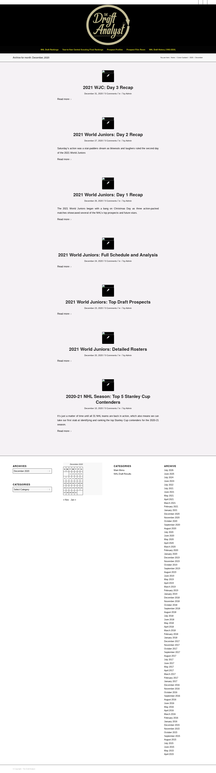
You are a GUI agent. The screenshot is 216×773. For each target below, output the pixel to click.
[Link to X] (205, 2)
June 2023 (169, 481)
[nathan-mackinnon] (108, 385)
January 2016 (170, 721)
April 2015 (169, 754)
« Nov (66, 499)
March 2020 (170, 546)
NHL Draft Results (122, 474)
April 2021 (169, 499)
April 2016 (169, 710)
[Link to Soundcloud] (196, 2)
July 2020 (168, 532)
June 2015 (169, 747)
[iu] (108, 291)
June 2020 (169, 535)
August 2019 (170, 572)
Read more (63, 99)
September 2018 (172, 608)
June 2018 (169, 619)
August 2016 (170, 699)
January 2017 (170, 681)
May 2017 (169, 666)
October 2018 (170, 605)
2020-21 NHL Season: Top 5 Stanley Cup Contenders (108, 399)
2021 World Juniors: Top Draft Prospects (108, 302)
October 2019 (170, 564)
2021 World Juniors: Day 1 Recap (108, 194)
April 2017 (169, 670)
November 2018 (172, 601)
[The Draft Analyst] (108, 25)
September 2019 (172, 568)
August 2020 (170, 528)
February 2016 (171, 718)
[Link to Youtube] (209, 2)
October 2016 (170, 692)
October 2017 (170, 648)
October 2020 (170, 521)
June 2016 (169, 703)
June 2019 (169, 576)
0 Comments (111, 93)
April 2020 (169, 543)
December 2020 (172, 514)
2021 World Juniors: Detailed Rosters (108, 349)
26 (81, 488)
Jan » (73, 499)
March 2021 (170, 503)
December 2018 (172, 597)
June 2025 (169, 474)
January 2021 (170, 510)
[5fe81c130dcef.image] (108, 123)
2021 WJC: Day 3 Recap (108, 87)
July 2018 (168, 616)
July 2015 (168, 743)
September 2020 (172, 524)
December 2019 (172, 557)
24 (76, 488)
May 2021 (169, 495)
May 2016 (169, 707)
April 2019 (169, 583)
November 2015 (172, 728)
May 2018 (169, 623)
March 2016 (170, 714)
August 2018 (170, 612)
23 (73, 488)
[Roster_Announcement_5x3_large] (108, 244)
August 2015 (170, 739)
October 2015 (170, 732)
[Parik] (108, 76)
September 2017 (172, 652)
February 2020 (171, 550)
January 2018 (170, 637)
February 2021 (171, 506)
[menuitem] (49, 49)
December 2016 (172, 685)
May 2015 (169, 750)
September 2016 (172, 696)
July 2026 (168, 470)
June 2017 (169, 663)
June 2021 (169, 492)
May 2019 (169, 579)
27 (65, 492)
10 (76, 478)
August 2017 (170, 656)
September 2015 (172, 736)
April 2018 (169, 626)
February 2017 (171, 677)
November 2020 (172, 517)
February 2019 (171, 590)
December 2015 (172, 725)
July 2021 (168, 488)
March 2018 (170, 630)
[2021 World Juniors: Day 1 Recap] (108, 183)
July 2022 (168, 484)
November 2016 (172, 688)
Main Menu (119, 470)
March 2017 (170, 674)
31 (76, 492)
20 (65, 488)
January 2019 (170, 594)
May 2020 (169, 539)
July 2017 (168, 659)
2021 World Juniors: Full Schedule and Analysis (108, 254)
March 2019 (170, 586)
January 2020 (170, 554)
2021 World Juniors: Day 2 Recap (108, 134)
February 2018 (171, 634)
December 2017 (172, 641)
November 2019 (172, 561)
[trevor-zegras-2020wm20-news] (108, 338)
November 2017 (172, 645)
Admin (129, 93)
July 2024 (168, 477)
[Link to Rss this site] (201, 2)
